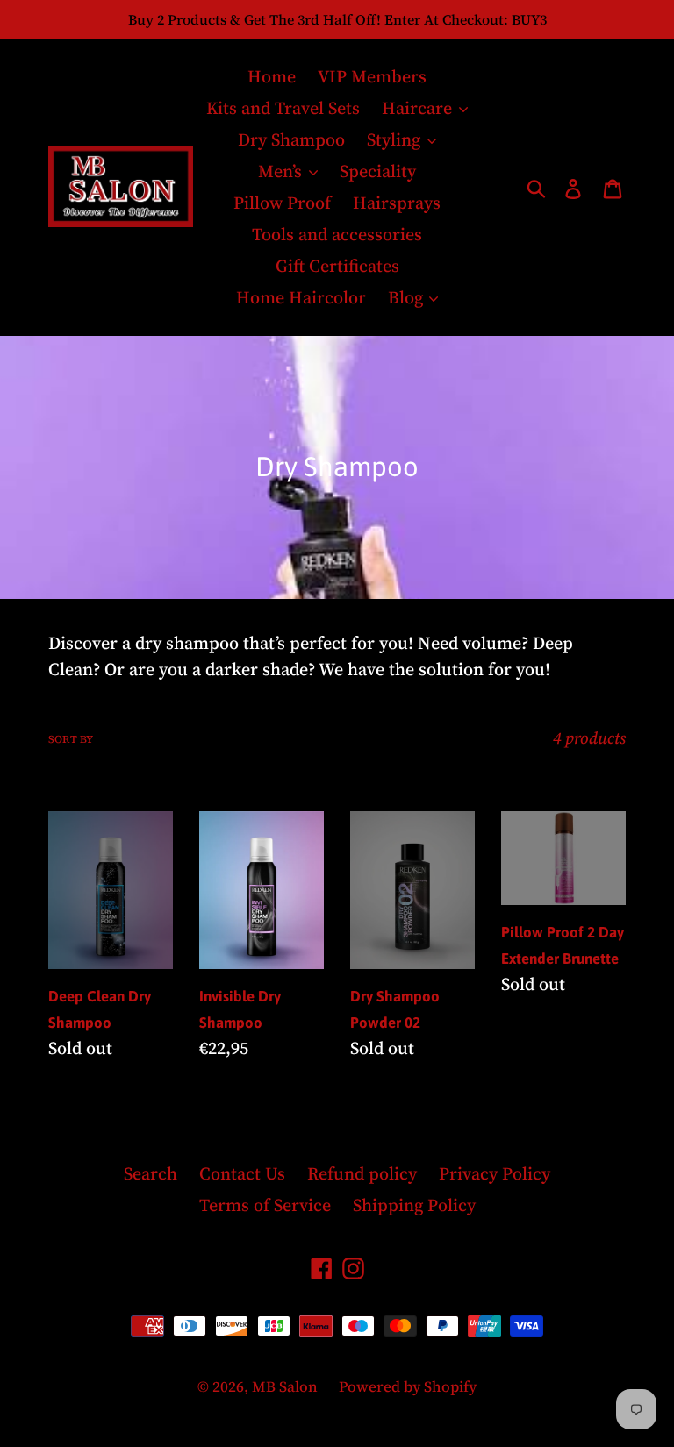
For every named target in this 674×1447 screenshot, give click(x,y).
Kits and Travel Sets (283, 108)
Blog (407, 297)
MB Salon (286, 1386)
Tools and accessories (337, 234)
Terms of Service (265, 1205)
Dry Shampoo (291, 139)
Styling (396, 139)
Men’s (282, 171)
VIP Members (372, 76)
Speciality (378, 171)
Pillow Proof (282, 202)
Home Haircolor (301, 297)
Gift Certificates (337, 265)
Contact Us (242, 1173)
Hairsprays (397, 202)
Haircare (419, 108)
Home (271, 76)
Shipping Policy (414, 1205)
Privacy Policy (494, 1173)
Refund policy (362, 1173)
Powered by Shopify (408, 1386)
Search (150, 1173)
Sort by (70, 739)
